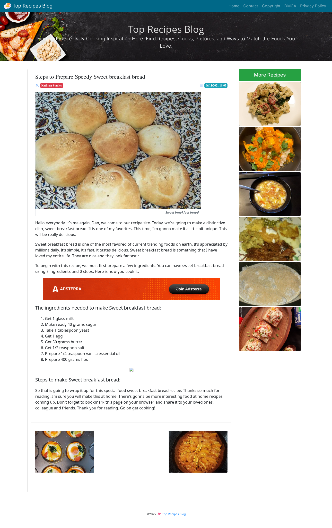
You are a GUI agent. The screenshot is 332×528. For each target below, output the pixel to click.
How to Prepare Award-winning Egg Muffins (65, 450)
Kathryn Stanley (51, 85)
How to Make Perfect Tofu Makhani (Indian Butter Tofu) (268, 147)
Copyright (271, 5)
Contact (250, 5)
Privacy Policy (313, 5)
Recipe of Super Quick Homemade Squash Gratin (198, 450)
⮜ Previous (66, 478)
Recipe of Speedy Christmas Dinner (269, 237)
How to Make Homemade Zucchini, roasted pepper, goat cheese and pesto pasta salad (269, 102)
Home (233, 5)
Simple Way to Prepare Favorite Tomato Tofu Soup (267, 192)
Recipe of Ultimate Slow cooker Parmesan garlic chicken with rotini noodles (267, 282)
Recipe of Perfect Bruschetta (270, 328)
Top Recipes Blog (31, 6)
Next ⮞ (200, 478)
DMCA (290, 5)
